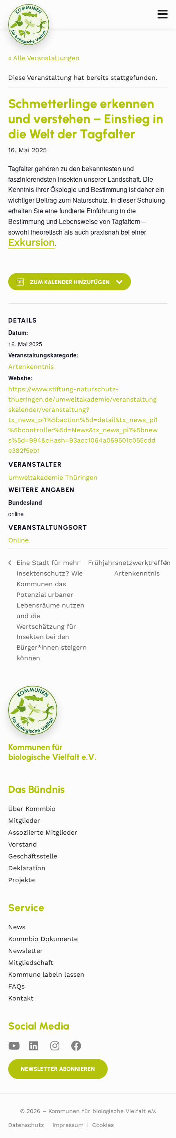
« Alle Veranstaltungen (43, 58)
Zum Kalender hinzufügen (70, 282)
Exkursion (31, 242)
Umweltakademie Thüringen (52, 477)
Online (18, 540)
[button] (163, 14)
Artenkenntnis (31, 366)
